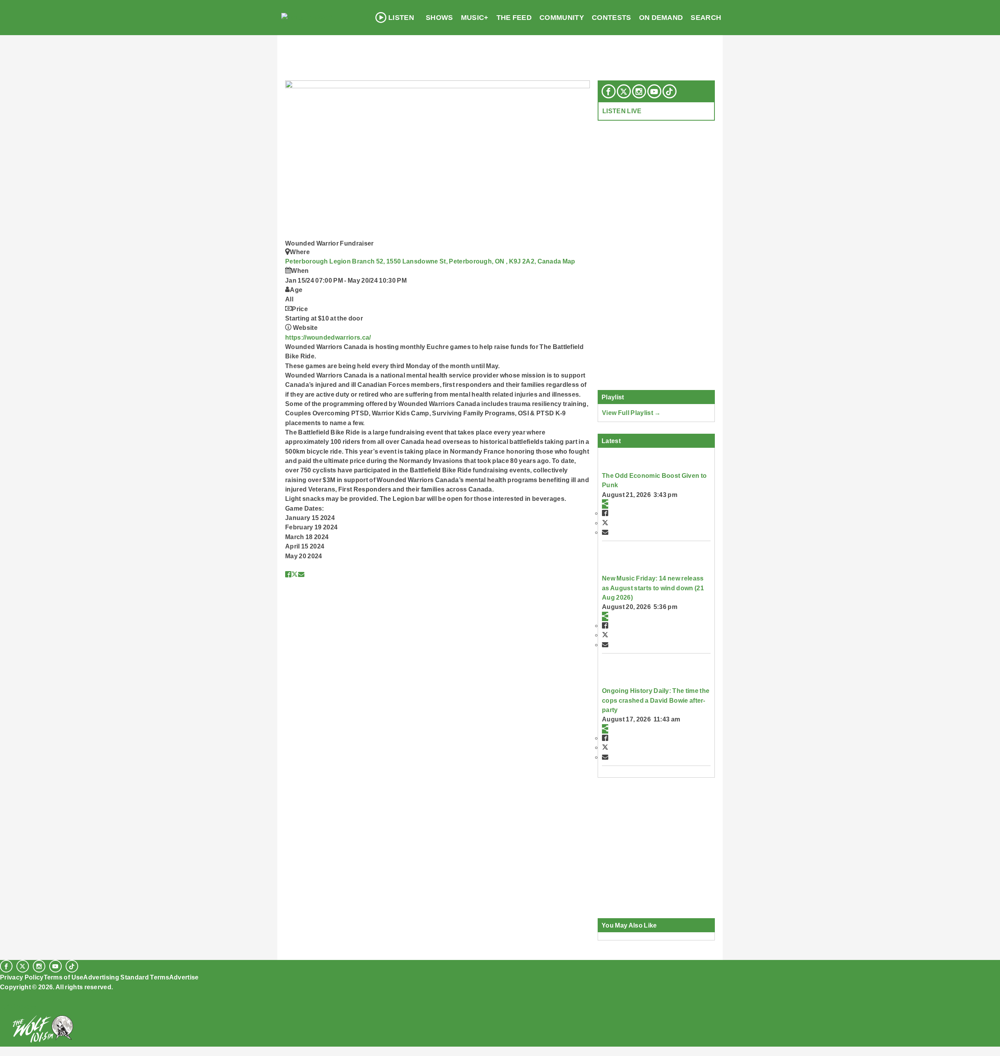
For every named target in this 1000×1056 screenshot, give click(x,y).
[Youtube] (654, 91)
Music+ (475, 17)
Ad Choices (18, 1006)
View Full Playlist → (631, 412)
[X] (624, 91)
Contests (611, 17)
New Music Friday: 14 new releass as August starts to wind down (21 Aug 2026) (653, 588)
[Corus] (4, 995)
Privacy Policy (22, 977)
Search (706, 17)
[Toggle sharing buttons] (605, 504)
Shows (439, 17)
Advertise (184, 977)
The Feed (514, 17)
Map (568, 261)
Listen (401, 17)
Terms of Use (64, 977)
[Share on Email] (301, 574)
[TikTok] (669, 91)
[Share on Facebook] (288, 574)
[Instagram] (639, 91)
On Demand (661, 17)
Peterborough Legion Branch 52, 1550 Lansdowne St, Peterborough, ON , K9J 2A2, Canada (423, 261)
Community (561, 17)
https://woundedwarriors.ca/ (328, 337)
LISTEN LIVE (622, 110)
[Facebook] (609, 91)
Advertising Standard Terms (126, 977)
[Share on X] (294, 574)
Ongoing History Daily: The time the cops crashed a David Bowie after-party (655, 700)
